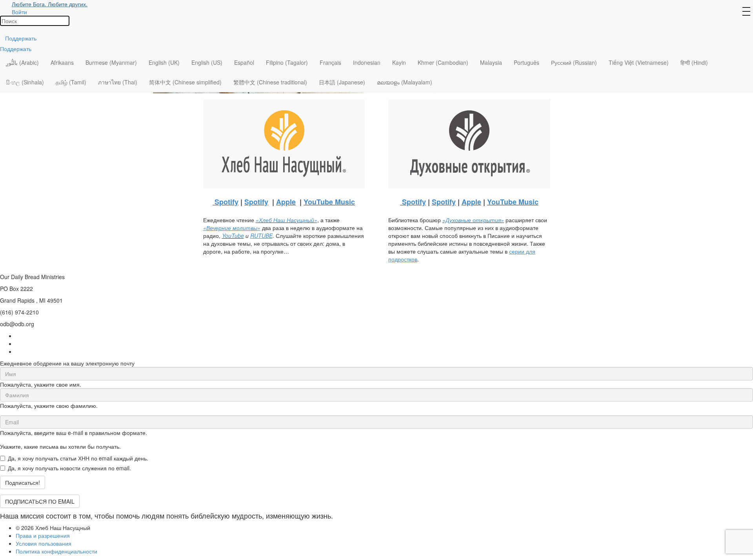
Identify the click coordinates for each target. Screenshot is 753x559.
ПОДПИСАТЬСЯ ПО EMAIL (40, 501)
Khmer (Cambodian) (443, 62)
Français (330, 62)
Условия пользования (43, 543)
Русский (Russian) (574, 62)
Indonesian (366, 62)
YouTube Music (329, 202)
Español (244, 62)
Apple (286, 202)
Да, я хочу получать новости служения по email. (69, 468)
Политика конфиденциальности (56, 551)
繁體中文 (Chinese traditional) (270, 82)
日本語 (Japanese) (342, 82)
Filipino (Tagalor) (287, 62)
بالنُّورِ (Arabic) (22, 62)
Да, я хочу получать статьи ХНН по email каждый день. (78, 458)
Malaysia (491, 62)
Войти (19, 12)
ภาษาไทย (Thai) (117, 82)
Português (526, 62)
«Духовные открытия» (473, 220)
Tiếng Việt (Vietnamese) (639, 62)
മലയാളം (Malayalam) (404, 82)
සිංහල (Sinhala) (25, 82)
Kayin (399, 62)
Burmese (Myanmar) (111, 62)
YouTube (233, 235)
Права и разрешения (43, 535)
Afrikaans (62, 62)
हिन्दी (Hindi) (694, 62)
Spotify (226, 202)
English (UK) (164, 62)
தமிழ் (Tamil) (71, 82)
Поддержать (20, 38)
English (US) (206, 62)
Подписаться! (22, 482)
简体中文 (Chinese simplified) (185, 82)
